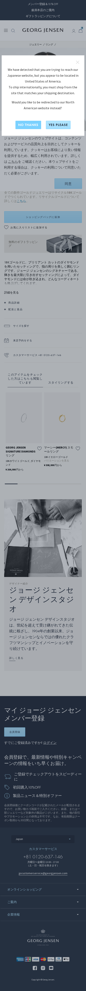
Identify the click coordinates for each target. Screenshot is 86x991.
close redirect (78, 62)
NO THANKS (28, 125)
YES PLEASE (58, 125)
